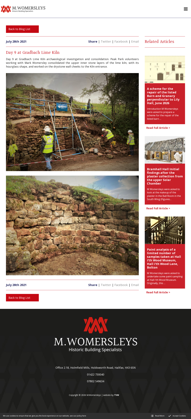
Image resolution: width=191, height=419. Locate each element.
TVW (116, 395)
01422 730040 (95, 374)
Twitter (106, 41)
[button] (186, 9)
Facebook (121, 41)
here (84, 416)
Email (135, 41)
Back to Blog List (19, 29)
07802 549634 (95, 381)
